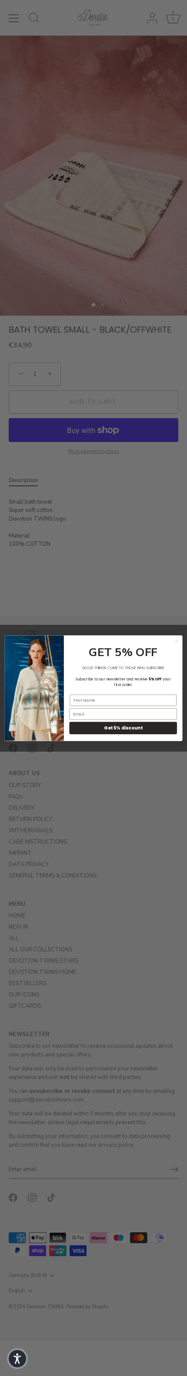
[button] (17, 1358)
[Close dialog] (176, 641)
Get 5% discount (123, 728)
